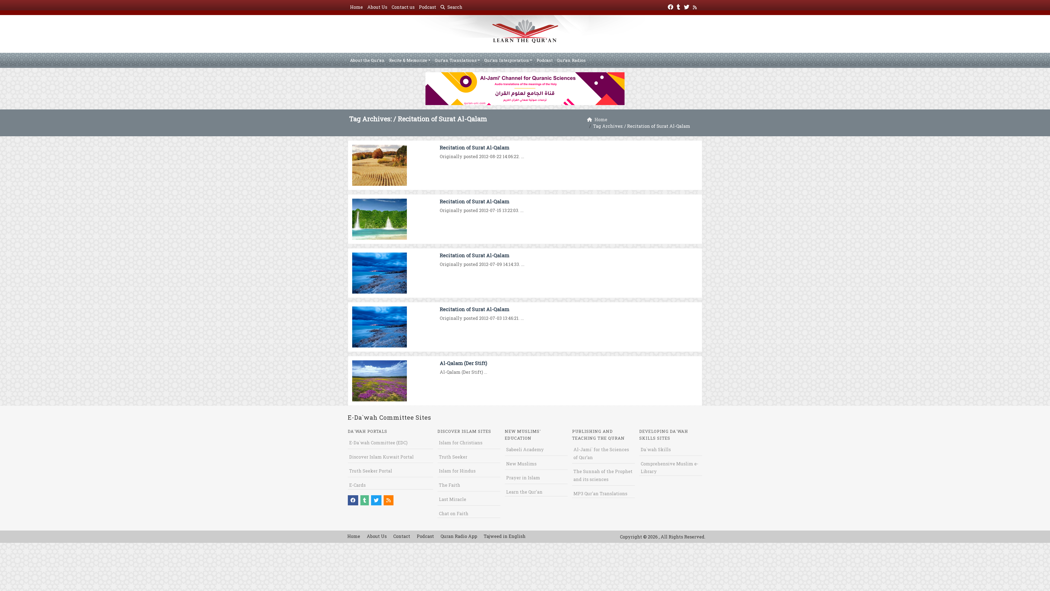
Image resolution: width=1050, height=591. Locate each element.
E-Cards (357, 485)
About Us (377, 7)
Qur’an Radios (571, 60)
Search (454, 7)
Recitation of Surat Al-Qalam (474, 147)
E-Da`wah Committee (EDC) (378, 442)
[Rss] (695, 6)
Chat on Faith (453, 513)
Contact (401, 536)
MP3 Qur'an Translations (600, 493)
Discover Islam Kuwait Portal (381, 457)
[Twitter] (687, 6)
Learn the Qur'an (524, 492)
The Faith (449, 485)
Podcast (427, 7)
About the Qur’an (367, 60)
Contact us (403, 7)
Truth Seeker (453, 457)
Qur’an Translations (456, 60)
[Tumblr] (679, 6)
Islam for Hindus (457, 471)
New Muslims (521, 464)
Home (356, 7)
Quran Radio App (459, 536)
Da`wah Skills (656, 449)
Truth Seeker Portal (370, 471)
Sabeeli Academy (525, 449)
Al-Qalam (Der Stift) (463, 363)
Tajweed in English (505, 536)
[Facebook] (671, 6)
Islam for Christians (460, 442)
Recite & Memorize (408, 60)
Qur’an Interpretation (506, 60)
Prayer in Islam (523, 477)
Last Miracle (452, 499)
